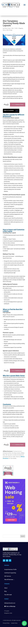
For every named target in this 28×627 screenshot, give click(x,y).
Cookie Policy (14, 623)
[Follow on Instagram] (4, 560)
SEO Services (7, 576)
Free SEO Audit (8, 594)
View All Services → (9, 579)
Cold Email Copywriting (10, 573)
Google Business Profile (10, 569)
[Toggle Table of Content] (16, 111)
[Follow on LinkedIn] (7, 560)
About (5, 588)
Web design (9, 30)
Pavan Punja (7, 28)
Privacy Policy (6, 623)
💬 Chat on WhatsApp (9, 606)
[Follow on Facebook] (10, 560)
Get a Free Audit (14, 11)
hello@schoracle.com (9, 603)
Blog (5, 591)
